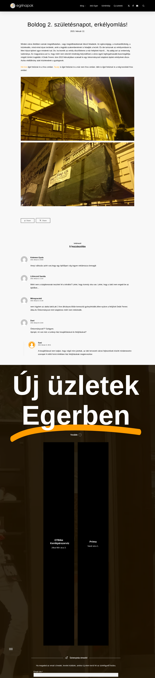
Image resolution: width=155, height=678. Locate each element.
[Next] (12, 649)
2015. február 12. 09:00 (36, 259)
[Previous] (10, 649)
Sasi (40, 343)
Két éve (24, 67)
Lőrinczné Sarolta (38, 276)
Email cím (38, 672)
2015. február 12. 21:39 (36, 300)
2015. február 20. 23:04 (36, 323)
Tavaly (56, 67)
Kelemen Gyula (36, 257)
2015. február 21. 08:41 (44, 345)
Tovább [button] (74, 435)
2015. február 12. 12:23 (36, 278)
